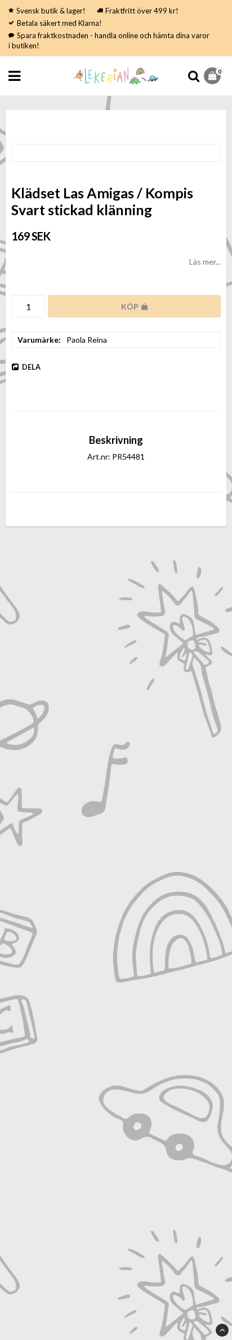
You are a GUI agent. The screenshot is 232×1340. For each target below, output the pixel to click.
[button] (214, 76)
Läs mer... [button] (205, 261)
